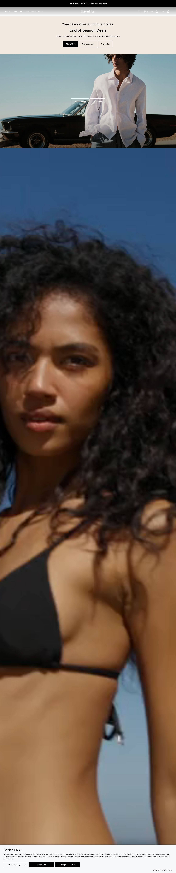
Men (15, 11)
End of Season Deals (35, 11)
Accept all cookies (67, 865)
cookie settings (14, 865)
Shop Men (70, 44)
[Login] (157, 11)
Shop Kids (105, 44)
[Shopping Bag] (168, 11)
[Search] (139, 11)
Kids (22, 11)
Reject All (42, 865)
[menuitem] (8, 11)
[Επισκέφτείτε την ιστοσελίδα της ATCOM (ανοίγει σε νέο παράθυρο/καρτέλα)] (162, 870)
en (152, 11)
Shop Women (88, 44)
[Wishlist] (162, 11)
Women (8, 11)
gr (148, 11)
